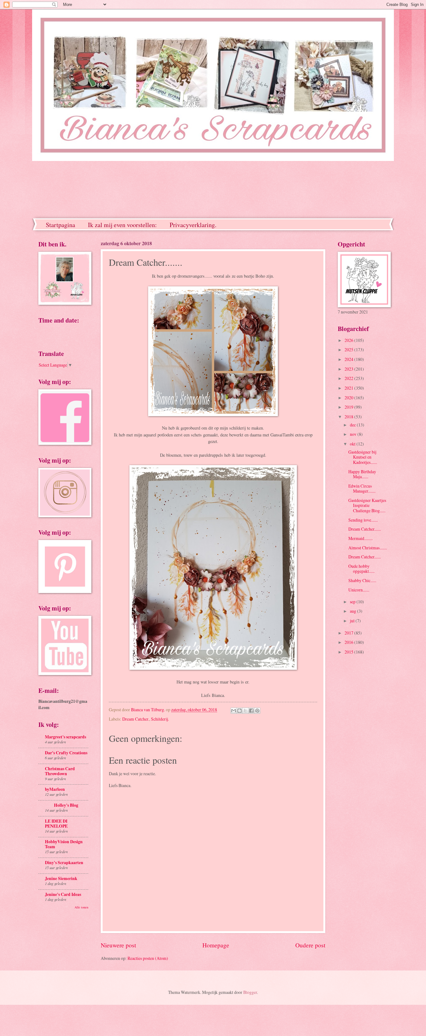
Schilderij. (160, 719)
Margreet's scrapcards (65, 737)
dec (353, 425)
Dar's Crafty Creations (66, 753)
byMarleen (55, 789)
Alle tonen (81, 907)
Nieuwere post (118, 945)
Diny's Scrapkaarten (64, 862)
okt (353, 444)
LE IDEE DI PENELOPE (56, 823)
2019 (349, 407)
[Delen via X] (245, 711)
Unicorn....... (358, 590)
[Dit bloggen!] (239, 711)
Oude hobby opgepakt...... (361, 568)
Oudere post (310, 945)
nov (353, 434)
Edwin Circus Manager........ (361, 488)
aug (353, 611)
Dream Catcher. (135, 719)
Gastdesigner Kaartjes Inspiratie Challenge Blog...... (367, 505)
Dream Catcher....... (364, 529)
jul (353, 621)
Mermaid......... (360, 538)
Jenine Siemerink (61, 878)
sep (353, 602)
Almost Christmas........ (367, 548)
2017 (349, 633)
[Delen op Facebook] (251, 711)
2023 (349, 369)
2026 (349, 340)
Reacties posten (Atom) (148, 958)
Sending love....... (363, 520)
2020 (349, 398)
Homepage (215, 945)
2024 (349, 359)
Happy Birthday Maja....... (362, 474)
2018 (349, 417)
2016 (349, 642)
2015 (349, 652)
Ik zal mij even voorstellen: (122, 225)
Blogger (250, 992)
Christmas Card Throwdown (60, 771)
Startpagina (60, 225)
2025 (349, 350)
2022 (349, 378)
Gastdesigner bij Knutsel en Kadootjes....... (362, 457)
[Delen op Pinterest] (257, 711)
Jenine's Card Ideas (63, 894)
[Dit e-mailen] (233, 711)
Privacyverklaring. (193, 225)
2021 (349, 388)
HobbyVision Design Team (64, 844)
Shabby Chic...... (362, 580)
